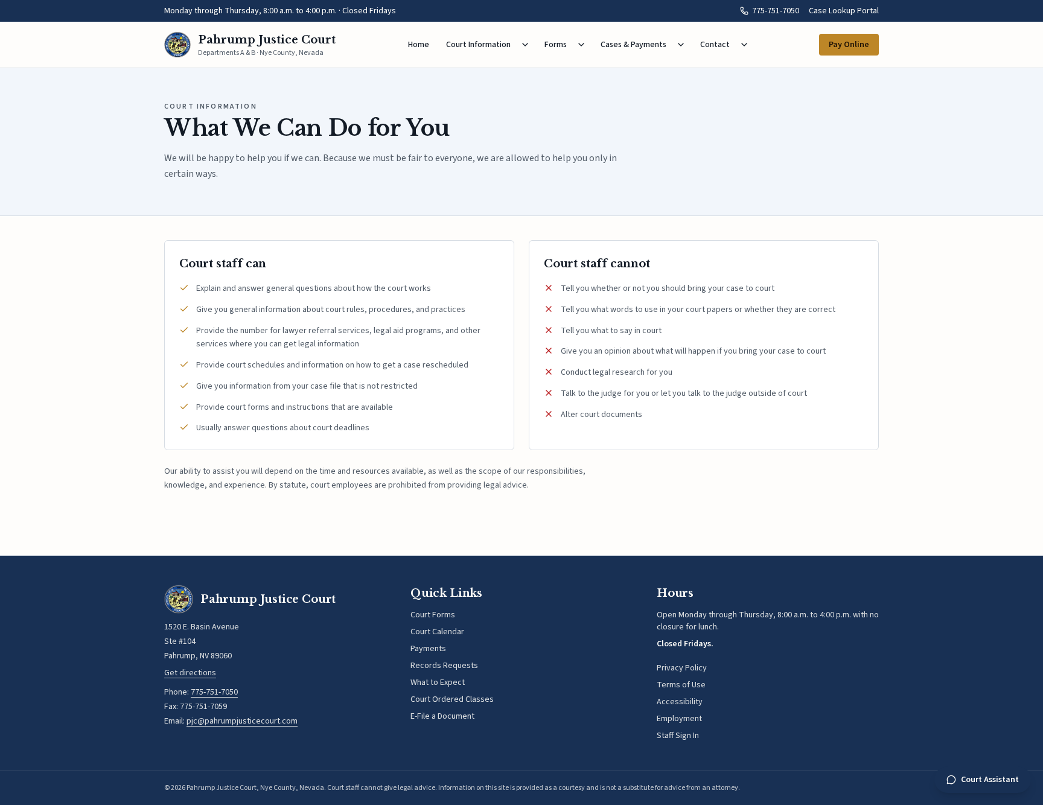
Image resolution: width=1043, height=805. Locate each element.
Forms (555, 45)
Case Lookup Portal (844, 11)
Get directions (190, 673)
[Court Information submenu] (525, 44)
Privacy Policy (682, 668)
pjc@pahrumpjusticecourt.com (242, 721)
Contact (715, 45)
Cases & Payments (633, 45)
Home (418, 45)
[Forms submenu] (581, 44)
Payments (428, 649)
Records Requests (444, 666)
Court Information (478, 45)
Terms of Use (681, 685)
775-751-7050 (775, 11)
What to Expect (437, 682)
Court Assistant (990, 780)
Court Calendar (437, 632)
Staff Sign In (678, 736)
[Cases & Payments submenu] (681, 44)
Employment (679, 719)
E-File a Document (442, 716)
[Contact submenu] (744, 44)
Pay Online (849, 45)
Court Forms (432, 615)
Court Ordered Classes (452, 699)
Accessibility (680, 702)
